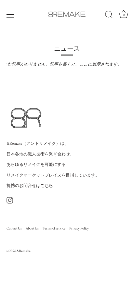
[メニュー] (10, 14)
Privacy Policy (79, 228)
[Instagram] (10, 200)
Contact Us (14, 228)
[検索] (109, 15)
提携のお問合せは (30, 186)
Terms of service (54, 228)
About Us (32, 228)
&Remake (24, 251)
